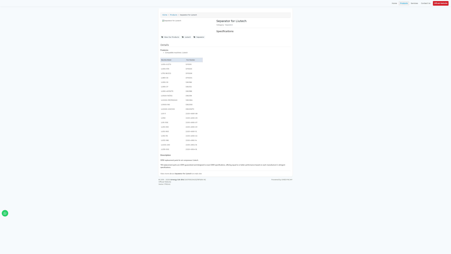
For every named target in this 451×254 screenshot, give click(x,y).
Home (394, 3)
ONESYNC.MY (287, 180)
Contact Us (425, 3)
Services (414, 3)
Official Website (440, 3)
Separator (229, 25)
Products (404, 3)
